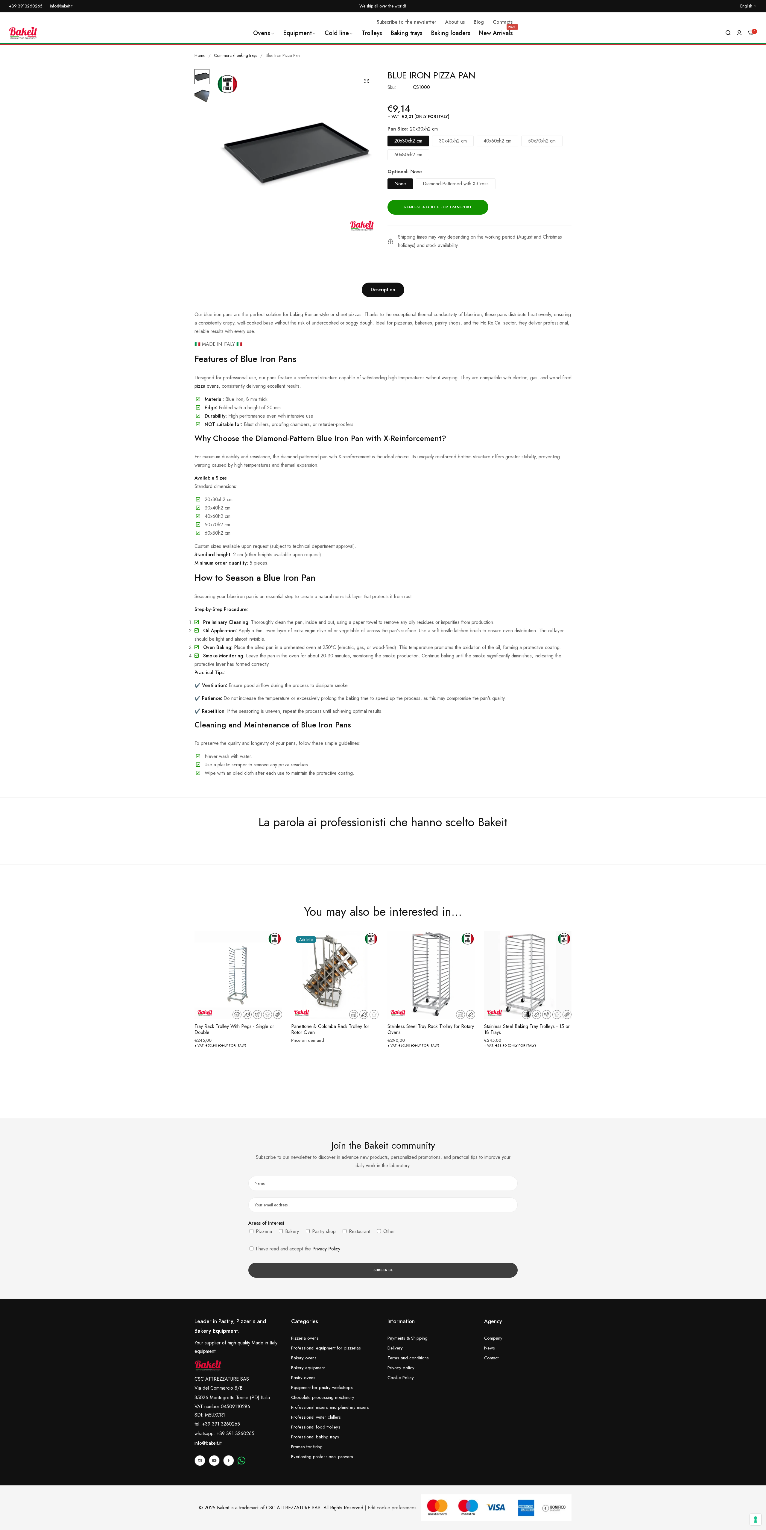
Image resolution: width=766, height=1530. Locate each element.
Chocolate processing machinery (322, 1397)
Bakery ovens (304, 1358)
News (489, 1348)
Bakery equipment (308, 1367)
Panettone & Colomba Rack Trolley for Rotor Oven (330, 1029)
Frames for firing (307, 1446)
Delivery (395, 1348)
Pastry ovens (303, 1377)
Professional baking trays (315, 1437)
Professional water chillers (316, 1417)
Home (199, 55)
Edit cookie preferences (392, 1507)
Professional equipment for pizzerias (326, 1348)
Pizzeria (263, 1231)
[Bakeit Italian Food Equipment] (23, 33)
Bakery (291, 1231)
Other (388, 1231)
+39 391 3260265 (235, 1433)
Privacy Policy (326, 1248)
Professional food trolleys (315, 1427)
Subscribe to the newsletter (406, 22)
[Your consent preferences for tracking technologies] (755, 1519)
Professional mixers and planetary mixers (330, 1407)
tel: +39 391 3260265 (217, 1423)
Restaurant (358, 1231)
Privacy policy (400, 1367)
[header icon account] (739, 33)
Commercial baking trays (235, 55)
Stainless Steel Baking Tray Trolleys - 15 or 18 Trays (527, 1029)
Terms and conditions (408, 1358)
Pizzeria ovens (305, 1338)
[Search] (728, 33)
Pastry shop (323, 1231)
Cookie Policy (400, 1377)
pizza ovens (206, 386)
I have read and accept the (297, 1248)
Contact (491, 1358)
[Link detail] (199, 1460)
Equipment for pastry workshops (322, 1387)
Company (493, 1338)
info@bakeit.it (207, 1443)
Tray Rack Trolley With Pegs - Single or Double (234, 1029)
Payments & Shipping (407, 1338)
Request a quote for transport (438, 207)
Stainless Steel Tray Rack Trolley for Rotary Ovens (430, 1029)
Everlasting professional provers (322, 1456)
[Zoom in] (366, 81)
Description (383, 289)
